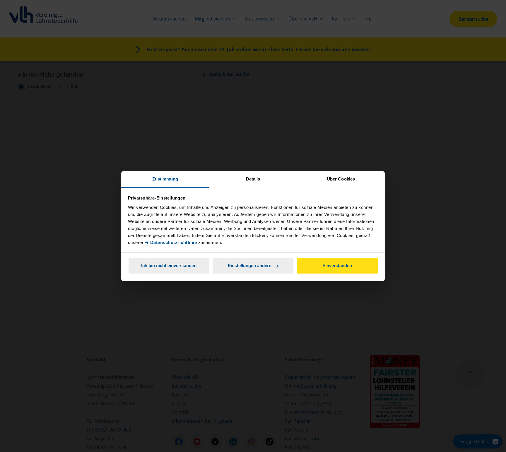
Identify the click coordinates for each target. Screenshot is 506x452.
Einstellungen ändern (249, 265)
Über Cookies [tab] (341, 178)
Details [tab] (253, 178)
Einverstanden (337, 265)
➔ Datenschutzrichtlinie (171, 242)
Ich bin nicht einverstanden (168, 265)
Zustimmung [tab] (165, 178)
